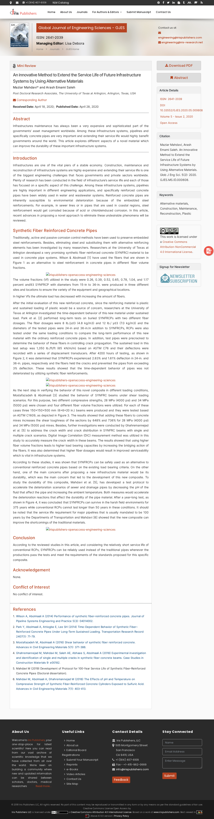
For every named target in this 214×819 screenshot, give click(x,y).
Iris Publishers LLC (22, 812)
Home (51, 12)
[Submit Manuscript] (209, 251)
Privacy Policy (121, 816)
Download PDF (180, 65)
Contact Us (163, 12)
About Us (66, 12)
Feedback (121, 780)
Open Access (168, 122)
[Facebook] (163, 2)
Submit (169, 776)
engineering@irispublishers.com (180, 38)
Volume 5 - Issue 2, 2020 (176, 116)
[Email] (17, 2)
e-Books (71, 769)
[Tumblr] (184, 2)
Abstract (180, 78)
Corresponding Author (31, 100)
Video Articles (75, 774)
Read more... (44, 786)
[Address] (11, 2)
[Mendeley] (189, 2)
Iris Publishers (36, 740)
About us (71, 745)
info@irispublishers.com (132, 769)
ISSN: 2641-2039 (171, 99)
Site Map (71, 784)
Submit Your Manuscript (81, 760)
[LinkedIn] (173, 2)
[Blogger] (179, 2)
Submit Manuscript (139, 12)
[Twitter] (168, 2)
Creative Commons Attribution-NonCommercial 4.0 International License (178, 246)
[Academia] (196, 2)
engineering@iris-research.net (182, 42)
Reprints (71, 765)
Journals (82, 12)
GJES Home (72, 49)
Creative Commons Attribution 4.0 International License (101, 812)
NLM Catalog (61, 2)
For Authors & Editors (106, 12)
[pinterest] (158, 2)
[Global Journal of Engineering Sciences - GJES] (81, 33)
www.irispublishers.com (166, 812)
